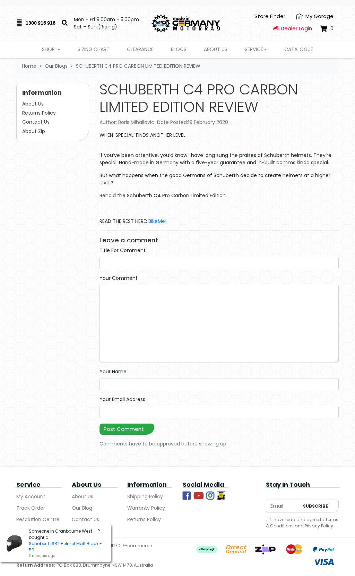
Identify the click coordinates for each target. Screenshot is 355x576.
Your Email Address (122, 399)
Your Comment (118, 278)
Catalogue (298, 49)
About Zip (33, 131)
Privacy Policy (319, 526)
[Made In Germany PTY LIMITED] (186, 23)
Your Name (113, 371)
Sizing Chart (94, 49)
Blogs (179, 49)
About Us (215, 49)
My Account (30, 496)
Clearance (140, 49)
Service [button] (254, 49)
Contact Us (36, 121)
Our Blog (82, 507)
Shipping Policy (145, 496)
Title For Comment (122, 250)
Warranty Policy (146, 507)
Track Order (30, 507)
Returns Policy (39, 112)
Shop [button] (49, 49)
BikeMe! (157, 221)
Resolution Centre (38, 519)
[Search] (65, 23)
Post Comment (124, 429)
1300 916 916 (40, 22)
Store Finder (269, 16)
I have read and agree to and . (302, 523)
